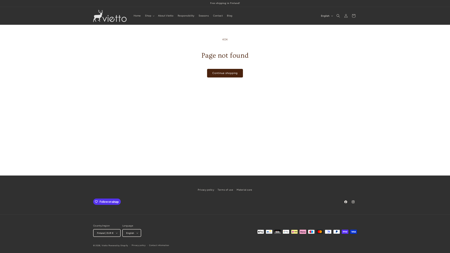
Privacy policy (206, 189)
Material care (244, 189)
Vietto (105, 245)
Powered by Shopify (118, 245)
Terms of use (225, 189)
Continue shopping (225, 73)
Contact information (159, 245)
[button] (149, 16)
